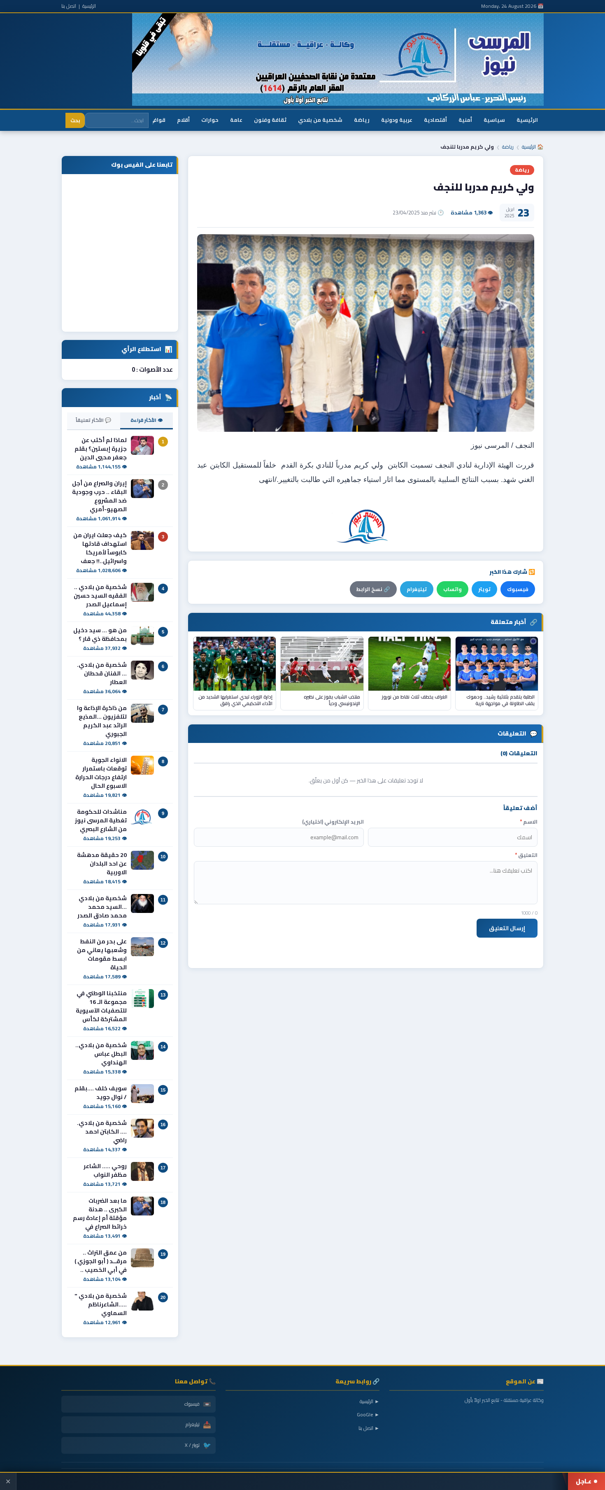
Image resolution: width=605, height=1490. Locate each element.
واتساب (452, 589)
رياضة (362, 120)
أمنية (465, 120)
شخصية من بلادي (320, 120)
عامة (236, 120)
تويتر (484, 589)
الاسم (529, 821)
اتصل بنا (68, 6)
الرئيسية (89, 6)
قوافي (157, 120)
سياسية (494, 120)
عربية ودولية (396, 120)
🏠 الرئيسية (533, 146)
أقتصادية (435, 120)
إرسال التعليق (507, 928)
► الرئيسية (369, 1401)
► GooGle (368, 1414)
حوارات (210, 120)
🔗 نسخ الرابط (373, 589)
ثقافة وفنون (270, 120)
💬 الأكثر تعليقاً (93, 420)
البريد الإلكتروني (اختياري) (333, 821)
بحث (75, 120)
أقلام (183, 120)
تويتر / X (198, 1445)
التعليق (526, 855)
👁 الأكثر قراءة (146, 420)
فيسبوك (517, 589)
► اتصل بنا (368, 1428)
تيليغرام (417, 589)
